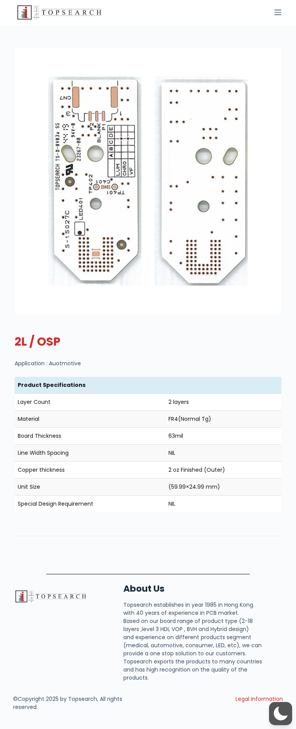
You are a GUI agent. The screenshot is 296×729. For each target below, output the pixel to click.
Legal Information (259, 699)
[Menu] (277, 12)
